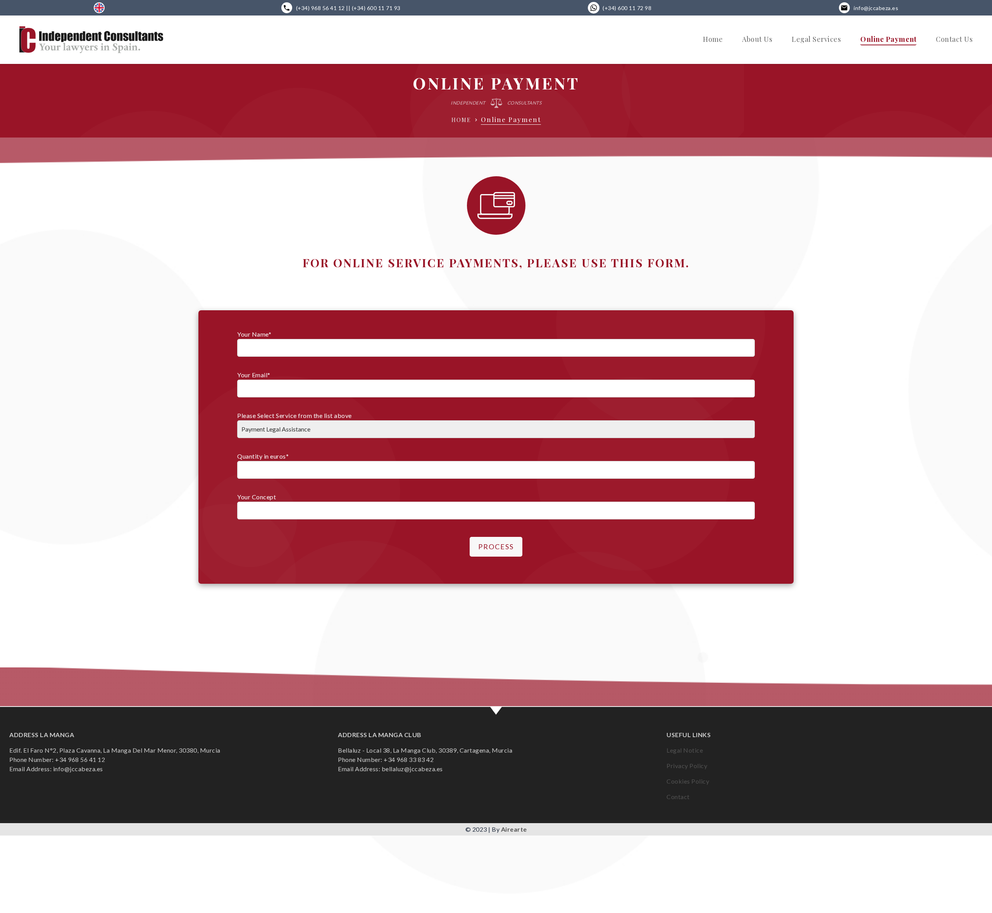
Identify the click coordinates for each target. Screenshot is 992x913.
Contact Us (954, 39)
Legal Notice (684, 750)
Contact (678, 796)
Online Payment (888, 39)
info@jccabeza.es (876, 8)
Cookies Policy (687, 781)
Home (713, 39)
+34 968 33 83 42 (409, 759)
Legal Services (816, 39)
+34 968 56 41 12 (80, 759)
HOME (461, 120)
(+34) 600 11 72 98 (627, 8)
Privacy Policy (686, 765)
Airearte (514, 829)
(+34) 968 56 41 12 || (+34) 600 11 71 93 (348, 8)
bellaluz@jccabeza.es (412, 768)
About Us (757, 39)
